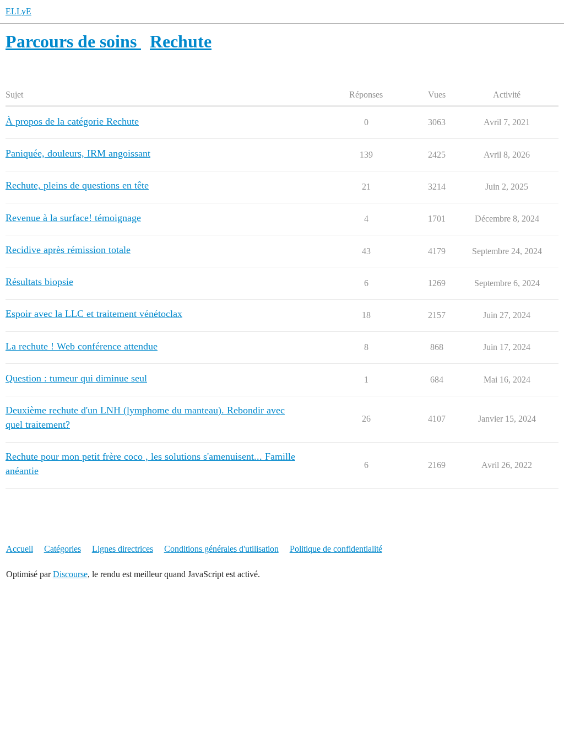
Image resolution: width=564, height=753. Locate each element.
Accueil (19, 548)
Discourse (70, 574)
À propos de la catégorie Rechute (72, 121)
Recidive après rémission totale (68, 249)
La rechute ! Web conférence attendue (82, 346)
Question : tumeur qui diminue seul (76, 378)
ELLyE (18, 11)
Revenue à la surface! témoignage (73, 217)
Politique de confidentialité (336, 548)
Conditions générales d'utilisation (221, 548)
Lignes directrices (122, 548)
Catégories (62, 548)
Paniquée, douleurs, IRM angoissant (78, 153)
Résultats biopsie (39, 281)
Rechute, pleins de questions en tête (77, 185)
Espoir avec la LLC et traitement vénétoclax (94, 313)
